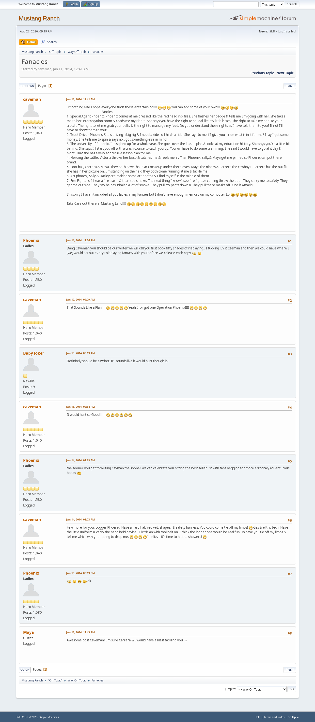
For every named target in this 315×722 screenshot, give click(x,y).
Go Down (27, 86)
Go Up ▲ (293, 717)
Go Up (24, 669)
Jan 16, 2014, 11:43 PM (80, 632)
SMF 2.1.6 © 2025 (26, 717)
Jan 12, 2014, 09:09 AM (80, 299)
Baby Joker (33, 353)
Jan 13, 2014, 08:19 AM (80, 353)
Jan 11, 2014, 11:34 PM (80, 240)
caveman (32, 99)
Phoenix (31, 240)
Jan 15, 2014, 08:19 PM (80, 573)
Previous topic (262, 73)
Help (258, 717)
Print (290, 86)
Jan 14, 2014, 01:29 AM (80, 460)
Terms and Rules (274, 717)
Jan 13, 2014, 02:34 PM (80, 406)
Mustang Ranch (39, 18)
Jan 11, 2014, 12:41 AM (80, 99)
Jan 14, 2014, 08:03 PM (80, 519)
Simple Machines (49, 717)
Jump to (230, 689)
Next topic (285, 73)
